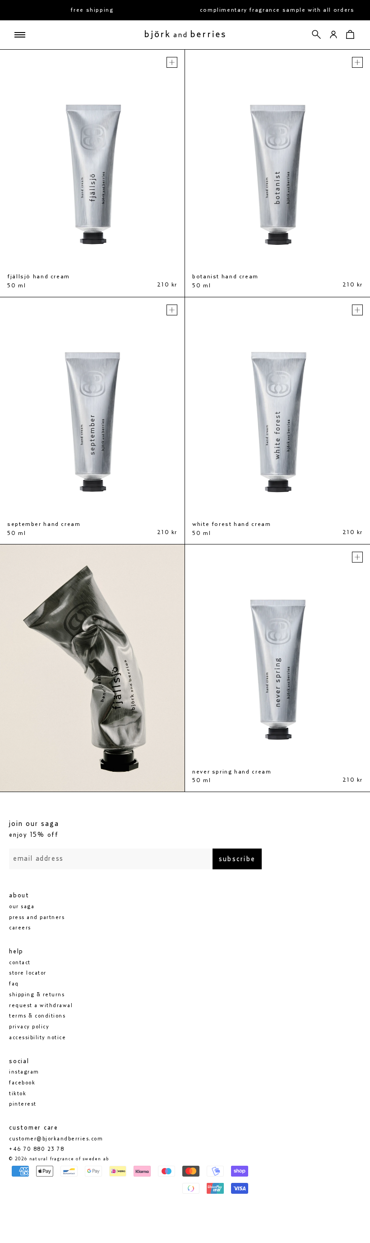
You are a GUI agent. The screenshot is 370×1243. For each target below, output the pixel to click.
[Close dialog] (349, 511)
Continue (97, 666)
